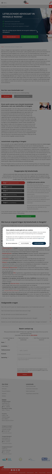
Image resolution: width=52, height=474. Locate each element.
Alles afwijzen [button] (25, 243)
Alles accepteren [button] (39, 243)
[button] (11, 243)
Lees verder (11, 240)
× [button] (47, 228)
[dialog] (26, 237)
